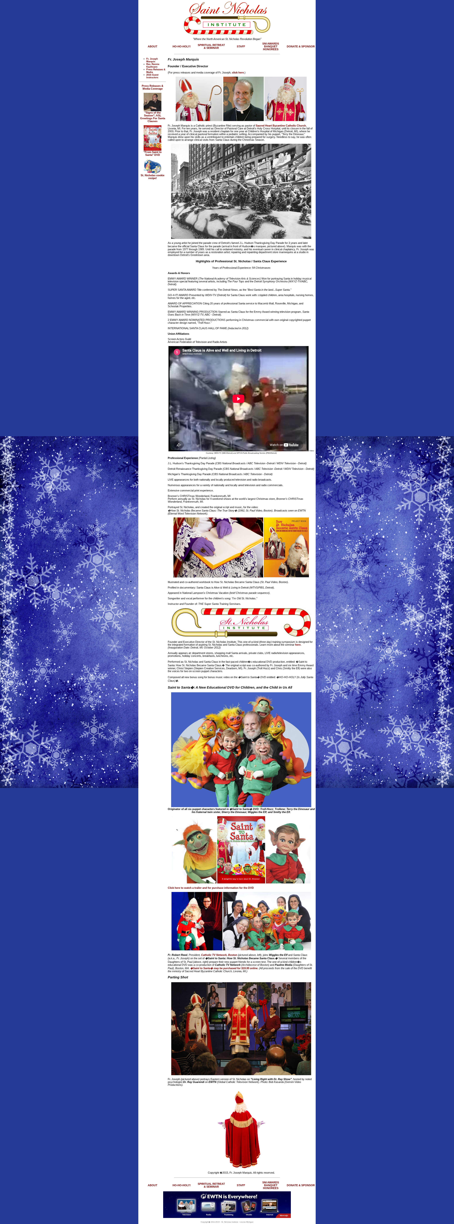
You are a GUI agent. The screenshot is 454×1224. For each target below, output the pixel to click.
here (298, 644)
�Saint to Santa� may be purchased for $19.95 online (224, 968)
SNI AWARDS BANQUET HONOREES (270, 46)
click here (238, 72)
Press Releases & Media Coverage (152, 87)
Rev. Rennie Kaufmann (152, 65)
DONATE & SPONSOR (301, 46)
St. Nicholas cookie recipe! (152, 177)
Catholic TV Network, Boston (219, 955)
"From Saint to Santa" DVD (152, 153)
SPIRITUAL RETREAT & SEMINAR (211, 46)
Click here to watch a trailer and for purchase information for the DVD (211, 887)
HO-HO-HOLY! (182, 46)
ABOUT (152, 46)
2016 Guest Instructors (152, 76)
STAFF (241, 46)
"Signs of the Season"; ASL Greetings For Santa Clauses (152, 117)
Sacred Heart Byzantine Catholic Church (281, 125)
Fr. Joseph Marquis (152, 60)
